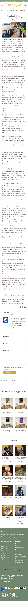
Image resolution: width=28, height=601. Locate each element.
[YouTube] (13, 594)
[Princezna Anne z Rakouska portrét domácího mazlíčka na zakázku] (20, 510)
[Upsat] (23, 581)
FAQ (16, 545)
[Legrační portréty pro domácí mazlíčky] (7, 422)
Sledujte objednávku (20, 547)
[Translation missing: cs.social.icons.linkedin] (25, 307)
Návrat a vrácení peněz (20, 556)
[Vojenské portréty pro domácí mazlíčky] (21, 403)
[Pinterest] (10, 594)
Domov (2, 10)
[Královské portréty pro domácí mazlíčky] (7, 403)
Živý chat (17, 549)
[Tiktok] (8, 594)
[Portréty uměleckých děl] (21, 422)
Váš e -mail (5, 343)
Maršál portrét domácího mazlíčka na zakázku (7, 499)
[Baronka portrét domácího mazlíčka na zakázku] (7, 510)
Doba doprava (18, 554)
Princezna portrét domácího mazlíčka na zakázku (20, 479)
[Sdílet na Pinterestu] (23, 307)
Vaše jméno (6, 336)
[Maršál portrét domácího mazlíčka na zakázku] (7, 490)
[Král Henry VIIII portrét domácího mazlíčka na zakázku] (20, 450)
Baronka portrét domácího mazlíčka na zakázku (7, 519)
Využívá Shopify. (16, 596)
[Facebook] (5, 594)
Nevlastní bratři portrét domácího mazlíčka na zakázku (20, 499)
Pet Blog (7, 10)
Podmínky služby (19, 562)
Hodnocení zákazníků (6, 550)
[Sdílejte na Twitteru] (20, 307)
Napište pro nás (5, 557)
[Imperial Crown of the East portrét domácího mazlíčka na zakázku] (7, 470)
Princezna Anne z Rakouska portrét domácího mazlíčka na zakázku (20, 519)
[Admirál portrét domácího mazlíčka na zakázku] (7, 450)
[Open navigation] (2, 5)
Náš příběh (3, 553)
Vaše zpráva (6, 350)
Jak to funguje (4, 546)
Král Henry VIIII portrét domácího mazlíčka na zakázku (20, 458)
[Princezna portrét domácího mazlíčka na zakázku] (20, 470)
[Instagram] (3, 594)
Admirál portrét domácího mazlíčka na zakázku (7, 458)
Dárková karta (4, 548)
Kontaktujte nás (19, 552)
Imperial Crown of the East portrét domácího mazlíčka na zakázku (7, 479)
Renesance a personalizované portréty (14, 439)
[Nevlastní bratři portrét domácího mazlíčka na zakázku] (20, 490)
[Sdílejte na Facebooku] (18, 307)
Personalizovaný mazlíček (8, 278)
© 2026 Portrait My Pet (6, 596)
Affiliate (3, 559)
